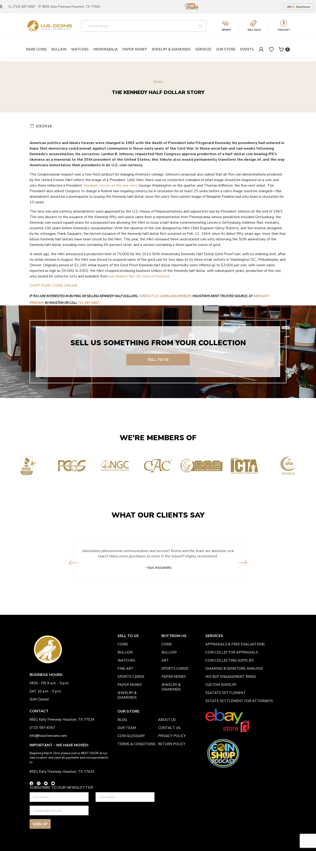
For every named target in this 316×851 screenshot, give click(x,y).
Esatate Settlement (225, 693)
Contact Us (169, 727)
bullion (125, 652)
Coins (158, 82)
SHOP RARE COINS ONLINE (54, 285)
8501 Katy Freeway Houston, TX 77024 (71, 6)
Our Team (127, 727)
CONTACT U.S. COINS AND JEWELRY (165, 296)
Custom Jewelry (221, 684)
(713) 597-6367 (23, 6)
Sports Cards (131, 676)
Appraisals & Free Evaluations (235, 644)
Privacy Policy (172, 736)
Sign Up (40, 824)
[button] (73, 563)
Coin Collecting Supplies (229, 660)
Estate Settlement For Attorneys (239, 701)
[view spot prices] (1, 6)
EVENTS (247, 49)
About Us (167, 719)
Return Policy (171, 744)
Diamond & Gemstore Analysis (234, 668)
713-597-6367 (88, 303)
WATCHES (126, 660)
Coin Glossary (131, 736)
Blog (122, 719)
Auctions (303, 7)
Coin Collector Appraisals (231, 652)
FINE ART (125, 668)
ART (165, 660)
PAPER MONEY (130, 684)
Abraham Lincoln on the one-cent (110, 185)
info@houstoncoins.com (48, 735)
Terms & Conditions (136, 744)
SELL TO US (158, 359)
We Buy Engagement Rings (230, 676)
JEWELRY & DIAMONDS (127, 695)
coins (123, 644)
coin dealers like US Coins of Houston (138, 276)
